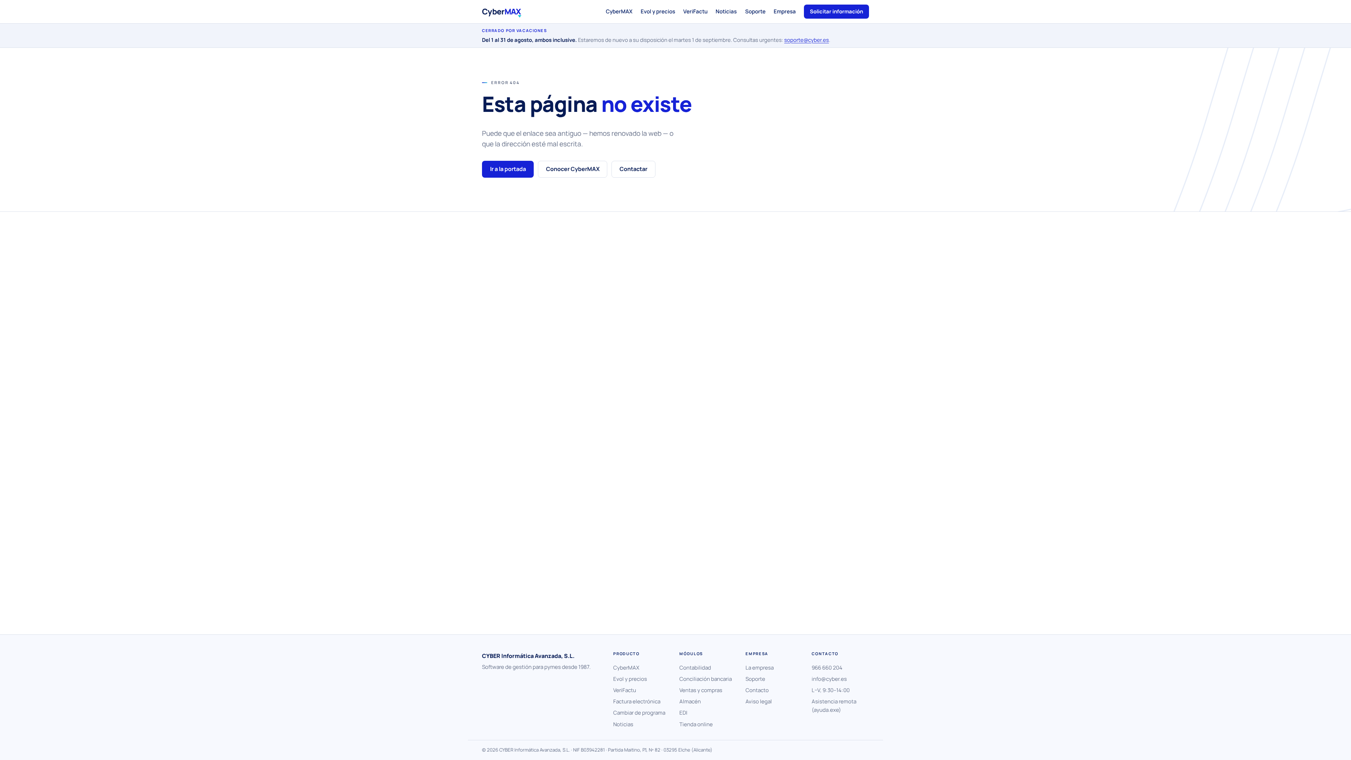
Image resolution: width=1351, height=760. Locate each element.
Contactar (633, 169)
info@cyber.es (829, 679)
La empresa (760, 667)
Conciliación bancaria (705, 679)
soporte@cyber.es (806, 39)
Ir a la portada (508, 169)
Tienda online (696, 724)
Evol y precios (658, 11)
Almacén (690, 701)
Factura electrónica (636, 701)
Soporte (755, 11)
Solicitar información (836, 11)
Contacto (757, 690)
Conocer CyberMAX (573, 169)
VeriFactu (695, 11)
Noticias (726, 11)
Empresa (785, 11)
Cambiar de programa (639, 712)
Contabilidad (695, 667)
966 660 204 (827, 667)
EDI (683, 712)
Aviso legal (759, 701)
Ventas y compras (700, 690)
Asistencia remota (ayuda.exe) (834, 706)
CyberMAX (619, 11)
